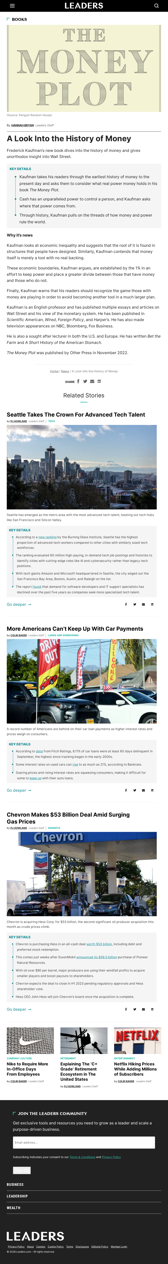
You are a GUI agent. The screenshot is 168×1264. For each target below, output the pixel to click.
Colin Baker (18, 635)
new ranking (48, 537)
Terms (69, 1246)
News (65, 371)
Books (19, 20)
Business (15, 1184)
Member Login (119, 1246)
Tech (51, 421)
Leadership (17, 1196)
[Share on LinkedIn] (99, 382)
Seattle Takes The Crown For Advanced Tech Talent (76, 414)
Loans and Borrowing (63, 635)
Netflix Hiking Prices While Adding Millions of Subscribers (135, 1069)
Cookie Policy (56, 1246)
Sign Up (22, 1170)
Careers (40, 1246)
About (30, 1246)
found (37, 587)
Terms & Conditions (82, 1157)
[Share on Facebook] (78, 382)
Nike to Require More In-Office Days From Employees (27, 1069)
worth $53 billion (99, 944)
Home (54, 371)
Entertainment (124, 1058)
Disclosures (82, 1246)
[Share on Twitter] (85, 382)
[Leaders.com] (84, 6)
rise (75, 764)
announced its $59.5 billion (96, 957)
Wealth (13, 1208)
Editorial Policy (99, 1246)
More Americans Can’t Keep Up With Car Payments (75, 628)
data (39, 751)
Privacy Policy (111, 1157)
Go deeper (16, 604)
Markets (54, 827)
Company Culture (19, 1058)
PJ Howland (18, 421)
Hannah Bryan (22, 125)
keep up (35, 778)
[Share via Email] (92, 382)
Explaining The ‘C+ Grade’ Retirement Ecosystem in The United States (79, 1072)
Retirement (68, 1058)
